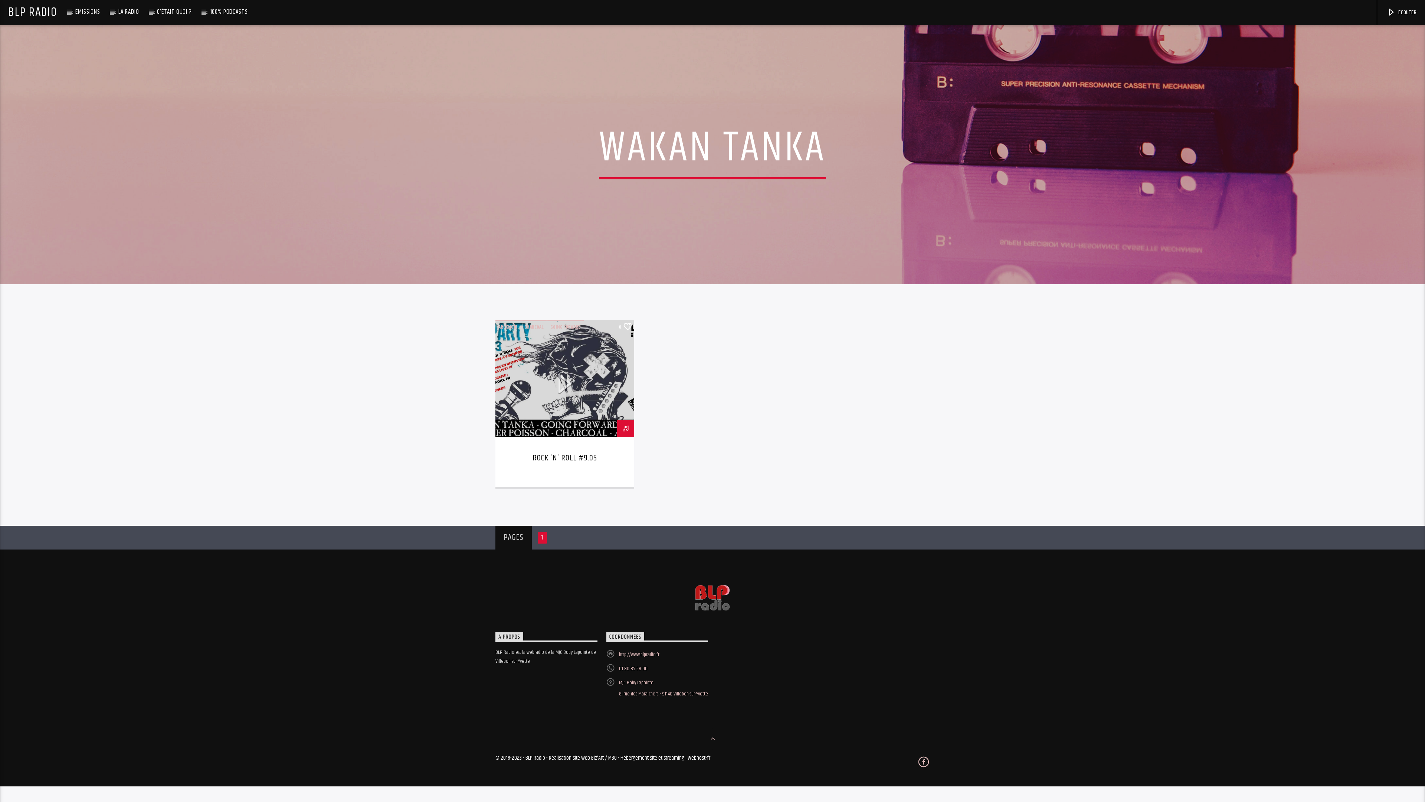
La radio (128, 12)
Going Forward (565, 327)
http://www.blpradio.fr (639, 655)
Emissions (87, 12)
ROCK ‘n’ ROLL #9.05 (565, 457)
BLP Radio (32, 12)
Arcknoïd (508, 327)
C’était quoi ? (174, 12)
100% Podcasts (229, 12)
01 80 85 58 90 (633, 669)
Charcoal (534, 327)
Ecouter (1406, 12)
